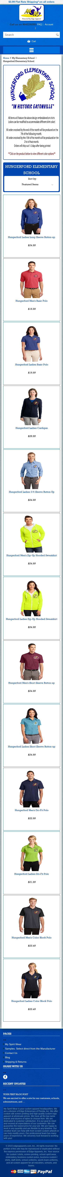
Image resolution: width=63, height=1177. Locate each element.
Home (6, 58)
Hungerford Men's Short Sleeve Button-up (31, 682)
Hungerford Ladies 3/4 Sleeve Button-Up (31, 491)
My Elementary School (23, 58)
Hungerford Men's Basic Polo (32, 300)
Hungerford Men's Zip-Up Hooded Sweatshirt (31, 555)
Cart (34, 41)
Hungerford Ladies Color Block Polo (31, 1001)
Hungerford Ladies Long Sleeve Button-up (31, 237)
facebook (5, 1077)
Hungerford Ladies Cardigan (32, 428)
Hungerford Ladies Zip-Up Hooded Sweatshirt (31, 619)
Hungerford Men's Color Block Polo (31, 937)
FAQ (39, 24)
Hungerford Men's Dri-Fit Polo (31, 810)
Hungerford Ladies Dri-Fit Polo (31, 873)
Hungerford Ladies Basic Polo (31, 364)
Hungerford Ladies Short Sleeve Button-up (31, 746)
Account (49, 24)
